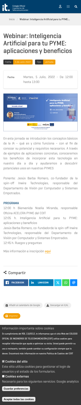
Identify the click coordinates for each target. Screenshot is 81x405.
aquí (48, 251)
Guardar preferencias (16, 388)
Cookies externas (17, 376)
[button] (60, 6)
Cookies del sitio (16, 361)
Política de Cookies (56, 353)
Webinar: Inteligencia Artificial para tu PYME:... (45, 19)
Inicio (12, 19)
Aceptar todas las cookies (19, 399)
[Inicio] (15, 7)
